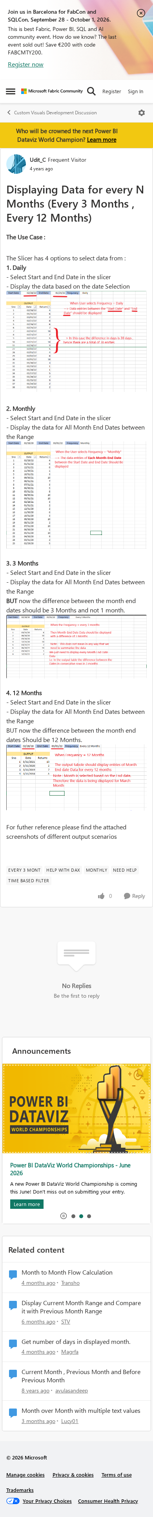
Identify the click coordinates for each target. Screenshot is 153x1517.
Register (111, 91)
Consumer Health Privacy (108, 1500)
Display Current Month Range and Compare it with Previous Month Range (81, 1307)
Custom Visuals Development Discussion (55, 113)
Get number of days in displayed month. (76, 1341)
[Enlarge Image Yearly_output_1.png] (76, 777)
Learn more (102, 139)
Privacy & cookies (73, 1474)
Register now (26, 64)
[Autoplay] (63, 1216)
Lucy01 (69, 1421)
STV (65, 1321)
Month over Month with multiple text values (81, 1410)
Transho (70, 1282)
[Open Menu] (141, 112)
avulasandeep (71, 1390)
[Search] (91, 91)
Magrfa (69, 1351)
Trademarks (20, 1489)
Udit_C (38, 159)
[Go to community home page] (52, 91)
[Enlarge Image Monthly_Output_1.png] (76, 495)
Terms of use (117, 1474)
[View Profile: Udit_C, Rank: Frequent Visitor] (16, 164)
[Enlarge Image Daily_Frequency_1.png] (76, 341)
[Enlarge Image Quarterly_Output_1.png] (76, 647)
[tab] (73, 1216)
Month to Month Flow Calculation (67, 1272)
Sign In (135, 91)
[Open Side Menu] (10, 91)
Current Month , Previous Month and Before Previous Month (81, 1376)
